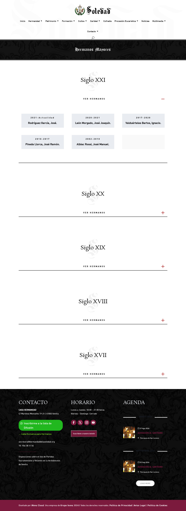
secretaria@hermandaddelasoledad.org (37, 441)
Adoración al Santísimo (150, 433)
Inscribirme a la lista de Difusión (37, 425)
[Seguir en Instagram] (86, 422)
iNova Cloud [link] (37, 505)
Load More (145, 483)
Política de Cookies (157, 505)
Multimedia (157, 21)
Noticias (145, 21)
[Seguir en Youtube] (93, 422)
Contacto (91, 31)
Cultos (81, 21)
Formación (67, 21)
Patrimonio (50, 21)
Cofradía (107, 21)
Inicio (22, 21)
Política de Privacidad (120, 505)
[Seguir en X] (80, 422)
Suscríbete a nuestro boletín (84, 433)
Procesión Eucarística (125, 21)
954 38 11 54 (28, 445)
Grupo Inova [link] (67, 505)
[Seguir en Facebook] (73, 422)
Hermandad (34, 21)
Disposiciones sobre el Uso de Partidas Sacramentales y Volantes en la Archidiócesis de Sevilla (39, 460)
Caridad (94, 21)
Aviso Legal (140, 505)
